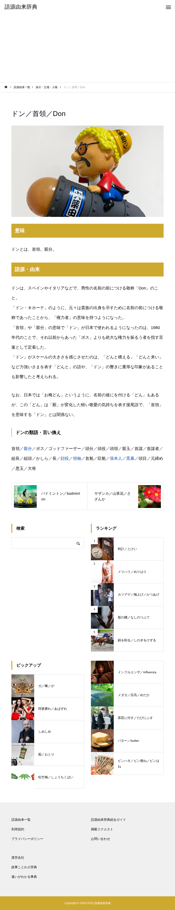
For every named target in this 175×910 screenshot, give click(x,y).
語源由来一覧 (21, 819)
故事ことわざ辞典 (24, 867)
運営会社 (17, 857)
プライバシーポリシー (27, 839)
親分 (28, 448)
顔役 (65, 458)
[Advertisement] (87, 48)
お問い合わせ (100, 839)
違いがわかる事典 (24, 876)
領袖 (77, 458)
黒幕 (130, 458)
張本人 (116, 458)
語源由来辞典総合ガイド (108, 819)
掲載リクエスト (102, 829)
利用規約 (17, 829)
